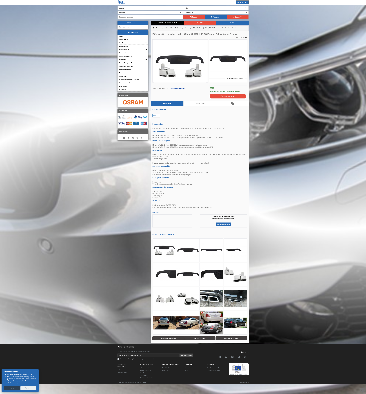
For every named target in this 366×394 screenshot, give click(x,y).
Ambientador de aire (125, 69)
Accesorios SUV (124, 49)
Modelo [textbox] (122, 12)
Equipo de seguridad (125, 63)
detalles (156, 116)
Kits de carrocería (124, 43)
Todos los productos (162, 28)
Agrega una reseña (223, 224)
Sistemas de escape (125, 53)
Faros (121, 36)
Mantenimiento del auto (126, 66)
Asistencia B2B (166, 370)
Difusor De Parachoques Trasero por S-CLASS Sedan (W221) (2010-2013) (193, 28)
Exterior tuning (123, 46)
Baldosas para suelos (125, 73)
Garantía (142, 373)
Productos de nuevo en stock (167, 23)
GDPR (186, 370)
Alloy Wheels (123, 86)
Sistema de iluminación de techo (129, 79)
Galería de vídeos (122, 372)
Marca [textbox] (121, 8)
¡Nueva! (232, 23)
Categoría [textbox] (189, 12)
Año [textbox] (186, 8)
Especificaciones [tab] (200, 103)
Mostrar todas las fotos (236, 78)
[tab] (232, 103)
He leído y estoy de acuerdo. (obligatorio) (139, 359)
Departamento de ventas (213, 368)
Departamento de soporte (213, 370)
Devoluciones (143, 375)
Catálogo (123, 89)
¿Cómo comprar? (144, 368)
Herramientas (123, 76)
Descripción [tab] (167, 103)
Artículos (120, 370)
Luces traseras (123, 39)
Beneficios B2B (166, 368)
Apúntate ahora (187, 355)
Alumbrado (122, 59)
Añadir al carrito (228, 96)
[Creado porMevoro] (146, 381)
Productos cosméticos (126, 83)
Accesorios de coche (125, 56)
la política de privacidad (132, 359)
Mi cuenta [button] (242, 2)
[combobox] (150, 8)
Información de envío (145, 370)
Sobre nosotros (189, 368)
